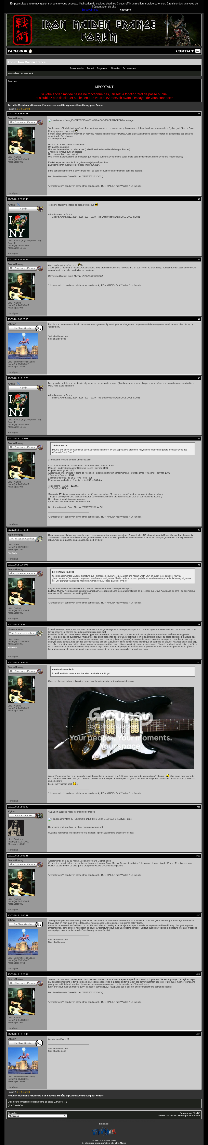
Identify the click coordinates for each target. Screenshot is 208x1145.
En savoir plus (89, 9)
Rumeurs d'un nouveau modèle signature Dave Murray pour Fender (67, 105)
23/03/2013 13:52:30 (18, 806)
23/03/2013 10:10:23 (18, 378)
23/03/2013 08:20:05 (18, 319)
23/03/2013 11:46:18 (18, 530)
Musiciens (23, 105)
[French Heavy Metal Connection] (104, 1136)
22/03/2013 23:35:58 (18, 259)
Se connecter (129, 68)
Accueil (90, 68)
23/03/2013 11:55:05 (18, 564)
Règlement (102, 68)
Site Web (12, 553)
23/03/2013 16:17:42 (18, 1034)
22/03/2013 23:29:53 (18, 113)
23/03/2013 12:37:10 (18, 624)
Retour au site (77, 68)
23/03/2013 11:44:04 (18, 438)
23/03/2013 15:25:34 (18, 974)
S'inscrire (115, 68)
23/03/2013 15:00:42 (18, 915)
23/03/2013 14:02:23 (18, 855)
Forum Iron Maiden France (27, 62)
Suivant (26, 109)
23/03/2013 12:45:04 (18, 662)
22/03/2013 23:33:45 (18, 199)
